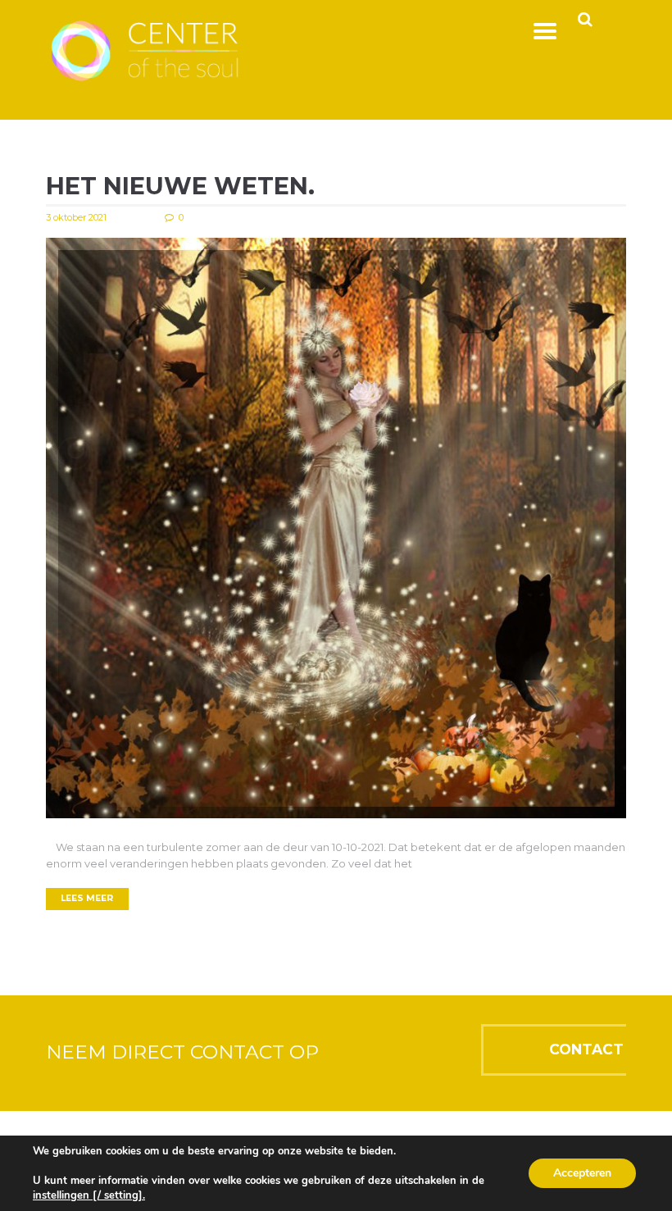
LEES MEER (87, 898)
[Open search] (585, 19)
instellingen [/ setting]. (89, 1195)
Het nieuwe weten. (180, 185)
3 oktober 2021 (76, 217)
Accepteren (582, 1173)
